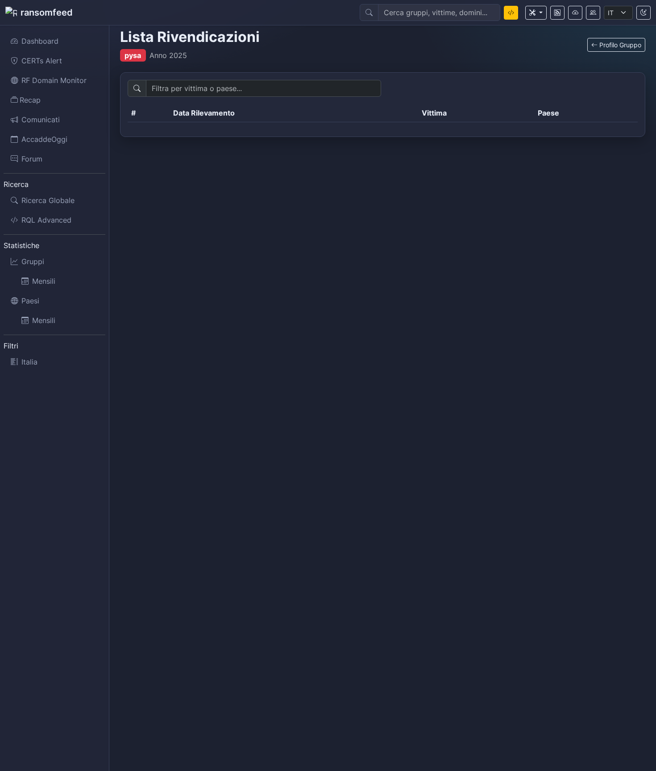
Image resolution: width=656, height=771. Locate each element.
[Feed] (557, 13)
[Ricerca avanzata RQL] (511, 13)
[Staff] (593, 13)
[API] (575, 13)
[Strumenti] (536, 13)
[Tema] (643, 13)
